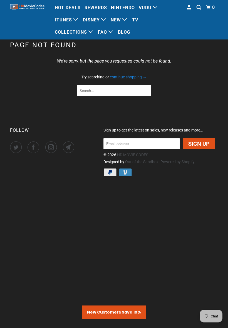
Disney (92, 20)
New (116, 20)
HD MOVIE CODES (132, 155)
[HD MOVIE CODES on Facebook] (34, 147)
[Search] (199, 7)
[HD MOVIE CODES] (27, 7)
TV (135, 20)
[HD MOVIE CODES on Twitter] (17, 147)
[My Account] (190, 7)
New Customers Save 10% (114, 312)
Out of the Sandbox (141, 162)
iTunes (64, 20)
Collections (71, 32)
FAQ (103, 32)
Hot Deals (68, 7)
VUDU (146, 7)
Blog (124, 32)
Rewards (96, 7)
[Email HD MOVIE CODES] (70, 147)
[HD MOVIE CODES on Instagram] (52, 147)
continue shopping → (128, 77)
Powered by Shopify (177, 162)
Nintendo (123, 7)
